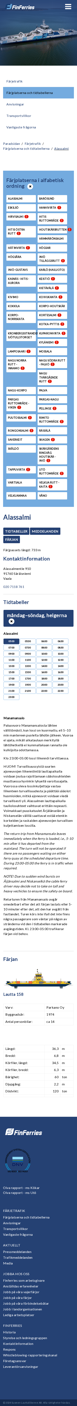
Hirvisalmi (17, 216)
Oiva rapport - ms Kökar (21, 1188)
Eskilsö (13, 207)
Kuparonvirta (51, 333)
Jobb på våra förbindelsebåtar (26, 1303)
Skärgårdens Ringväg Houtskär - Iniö (49, 454)
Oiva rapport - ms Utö (19, 1193)
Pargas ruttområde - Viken (18, 403)
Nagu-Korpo (17, 390)
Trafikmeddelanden (18, 1257)
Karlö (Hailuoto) (52, 269)
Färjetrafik (14, 81)
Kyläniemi (48, 342)
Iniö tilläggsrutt (51, 258)
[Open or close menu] (68, 6)
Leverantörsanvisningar (20, 1366)
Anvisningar (15, 104)
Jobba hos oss (16, 1274)
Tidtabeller (16, 531)
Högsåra (15, 256)
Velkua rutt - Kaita (49, 484)
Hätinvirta (18, 247)
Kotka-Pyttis (51, 324)
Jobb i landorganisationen (22, 1309)
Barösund (46, 198)
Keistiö (46, 278)
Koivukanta (50, 297)
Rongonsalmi (20, 430)
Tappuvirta (18, 469)
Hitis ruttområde (50, 218)
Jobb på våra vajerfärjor (21, 1292)
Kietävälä (48, 288)
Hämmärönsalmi (51, 238)
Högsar (45, 247)
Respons (9, 1349)
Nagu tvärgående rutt (48, 377)
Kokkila (14, 306)
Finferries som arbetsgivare (24, 1280)
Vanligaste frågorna (21, 127)
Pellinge (47, 408)
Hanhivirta (49, 207)
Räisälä (45, 430)
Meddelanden (45, 531)
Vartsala (15, 482)
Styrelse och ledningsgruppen (25, 1338)
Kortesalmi (49, 315)
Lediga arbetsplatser (18, 1315)
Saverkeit (15, 439)
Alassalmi (61, 148)
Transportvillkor (18, 116)
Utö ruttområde (50, 471)
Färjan (11, 539)
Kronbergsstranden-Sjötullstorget (22, 335)
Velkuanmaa (17, 495)
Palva (43, 390)
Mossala (45, 351)
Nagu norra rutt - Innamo (17, 364)
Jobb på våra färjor (17, 1298)
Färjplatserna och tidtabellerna (29, 93)
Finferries (12, 1325)
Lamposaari (18, 351)
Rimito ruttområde (50, 419)
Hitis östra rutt (16, 231)
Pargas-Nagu (49, 399)
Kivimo (13, 297)
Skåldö (13, 448)
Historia (9, 1332)
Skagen (46, 439)
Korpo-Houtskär (52, 306)
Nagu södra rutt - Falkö (52, 362)
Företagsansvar (14, 1361)
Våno (43, 495)
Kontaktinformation (18, 1343)
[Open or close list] (30, 186)
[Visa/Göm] (11, 621)
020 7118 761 (13, 587)
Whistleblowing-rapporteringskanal (30, 1355)
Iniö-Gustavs (18, 269)
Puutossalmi (19, 417)
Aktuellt (11, 1245)
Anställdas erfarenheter (21, 1286)
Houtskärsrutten (53, 229)
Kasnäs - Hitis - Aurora (18, 280)
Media (8, 1263)
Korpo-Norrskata (16, 317)
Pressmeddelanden (17, 1252)
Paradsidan (11, 143)
